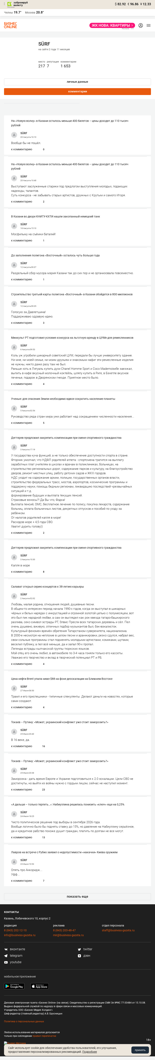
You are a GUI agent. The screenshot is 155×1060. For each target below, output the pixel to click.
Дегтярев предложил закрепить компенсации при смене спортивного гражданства (66, 437)
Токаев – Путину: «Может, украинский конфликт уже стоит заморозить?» (59, 722)
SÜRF (23, 133)
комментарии (77, 91)
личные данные (77, 81)
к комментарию (21, 149)
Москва (30, 12)
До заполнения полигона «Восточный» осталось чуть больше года (55, 255)
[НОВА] (111, 25)
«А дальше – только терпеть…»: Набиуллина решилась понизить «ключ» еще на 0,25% (67, 804)
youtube (15, 962)
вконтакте (17, 949)
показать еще (77, 896)
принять (140, 1050)
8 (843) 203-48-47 (64, 930)
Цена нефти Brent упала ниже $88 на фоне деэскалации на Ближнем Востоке (61, 678)
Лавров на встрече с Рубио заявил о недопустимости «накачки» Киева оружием (64, 852)
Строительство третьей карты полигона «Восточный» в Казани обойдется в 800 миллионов (72, 294)
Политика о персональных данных (24, 1021)
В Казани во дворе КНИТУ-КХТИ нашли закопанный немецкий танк (55, 216)
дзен (86, 956)
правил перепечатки (44, 1036)
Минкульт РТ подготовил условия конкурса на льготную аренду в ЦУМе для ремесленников (72, 337)
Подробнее (89, 1051)
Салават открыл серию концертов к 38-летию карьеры (47, 586)
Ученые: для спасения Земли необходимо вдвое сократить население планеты (63, 398)
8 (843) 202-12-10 (15, 930)
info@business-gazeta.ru (20, 935)
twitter (87, 949)
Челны (8, 12)
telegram (15, 956)
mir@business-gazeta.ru (68, 935)
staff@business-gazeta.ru (118, 930)
